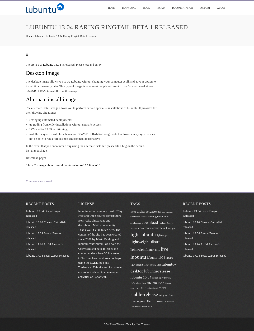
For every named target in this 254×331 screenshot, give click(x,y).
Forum (161, 8)
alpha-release (146, 211)
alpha (133, 211)
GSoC (147, 228)
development (135, 223)
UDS (150, 306)
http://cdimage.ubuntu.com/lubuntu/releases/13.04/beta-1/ (64, 165)
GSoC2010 (154, 228)
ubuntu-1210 (162, 301)
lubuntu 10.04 (140, 277)
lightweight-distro (145, 241)
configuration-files (159, 216)
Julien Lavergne (167, 228)
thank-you (137, 301)
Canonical (99, 277)
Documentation (182, 8)
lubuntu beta (141, 283)
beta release (135, 216)
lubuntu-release (157, 271)
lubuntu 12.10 (157, 278)
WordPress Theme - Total (117, 324)
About (221, 8)
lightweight (162, 235)
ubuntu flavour (141, 306)
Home (111, 8)
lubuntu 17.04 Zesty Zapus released (47, 255)
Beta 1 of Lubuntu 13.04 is (47, 64)
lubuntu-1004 (156, 257)
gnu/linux (162, 223)
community (145, 217)
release (162, 287)
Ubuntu (151, 301)
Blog (146, 8)
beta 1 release (167, 212)
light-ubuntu (143, 234)
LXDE (142, 287)
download (150, 222)
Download (129, 8)
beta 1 (158, 212)
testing (161, 295)
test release (169, 295)
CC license (110, 253)
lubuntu (138, 257)
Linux (157, 250)
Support (205, 8)
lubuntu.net (85, 211)
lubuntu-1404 (155, 265)
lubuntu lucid (155, 283)
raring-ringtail (152, 288)
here (111, 230)
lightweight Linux (142, 249)
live (164, 249)
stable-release (144, 294)
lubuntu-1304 (142, 264)
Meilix (97, 225)
